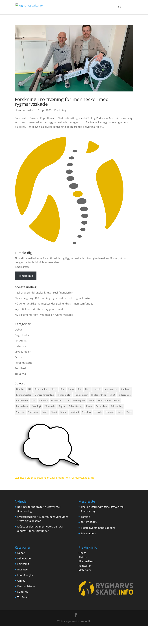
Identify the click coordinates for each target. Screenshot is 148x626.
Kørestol (43, 400)
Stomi (54, 411)
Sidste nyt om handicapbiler (98, 527)
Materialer (85, 570)
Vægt (129, 411)
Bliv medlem (88, 533)
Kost (33, 400)
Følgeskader (22, 335)
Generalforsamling (44, 394)
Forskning (60, 110)
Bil (29, 389)
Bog (62, 389)
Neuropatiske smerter (109, 400)
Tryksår (98, 411)
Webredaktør (26, 110)
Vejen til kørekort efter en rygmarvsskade (39, 309)
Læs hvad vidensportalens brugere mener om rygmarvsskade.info (54, 477)
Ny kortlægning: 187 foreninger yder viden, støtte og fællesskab (53, 298)
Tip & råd (20, 374)
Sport (44, 411)
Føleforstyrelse (23, 394)
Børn (87, 389)
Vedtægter (85, 565)
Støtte (63, 411)
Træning (110, 411)
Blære (54, 389)
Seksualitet (101, 406)
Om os (19, 357)
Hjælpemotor (81, 394)
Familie (97, 389)
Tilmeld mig (26, 275)
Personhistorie (23, 362)
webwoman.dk (81, 621)
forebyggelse (111, 389)
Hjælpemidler (64, 394)
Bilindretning (40, 389)
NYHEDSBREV (89, 522)
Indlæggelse (125, 394)
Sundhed (20, 368)
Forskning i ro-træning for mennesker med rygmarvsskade (62, 101)
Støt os (83, 557)
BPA (79, 389)
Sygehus (86, 411)
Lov (67, 400)
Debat (18, 329)
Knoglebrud (22, 400)
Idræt (112, 394)
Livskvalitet (56, 400)
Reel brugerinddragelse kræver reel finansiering (44, 292)
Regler (62, 406)
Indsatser (20, 346)
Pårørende (49, 406)
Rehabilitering (76, 406)
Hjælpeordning (98, 394)
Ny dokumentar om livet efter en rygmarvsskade (44, 314)
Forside (85, 516)
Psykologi (36, 406)
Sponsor (20, 411)
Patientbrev (22, 406)
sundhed (74, 411)
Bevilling (20, 389)
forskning (126, 389)
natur (91, 400)
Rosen (89, 406)
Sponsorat (33, 411)
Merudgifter (79, 400)
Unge (120, 411)
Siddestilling (117, 406)
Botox (71, 389)
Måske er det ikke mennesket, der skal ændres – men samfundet (54, 303)
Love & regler (23, 351)
